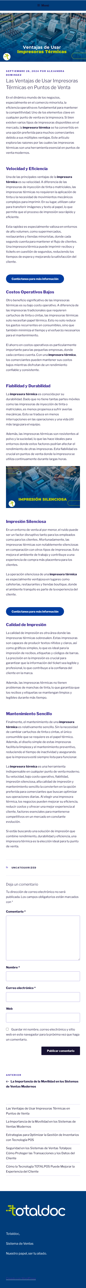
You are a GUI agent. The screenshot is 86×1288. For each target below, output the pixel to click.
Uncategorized (24, 867)
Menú (45, 5)
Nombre (13, 967)
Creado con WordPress (21, 1278)
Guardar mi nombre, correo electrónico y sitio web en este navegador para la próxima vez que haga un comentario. (42, 1034)
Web (9, 1009)
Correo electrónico (21, 988)
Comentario (16, 911)
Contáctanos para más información (35, 278)
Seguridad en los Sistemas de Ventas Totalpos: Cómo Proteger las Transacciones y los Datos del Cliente (40, 1153)
